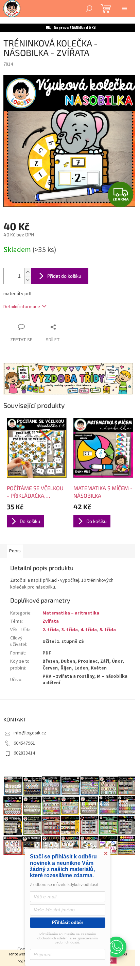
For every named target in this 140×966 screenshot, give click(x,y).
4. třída (89, 629)
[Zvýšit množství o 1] (27, 272)
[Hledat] (89, 8)
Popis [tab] (15, 551)
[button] (116, 947)
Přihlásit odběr (67, 922)
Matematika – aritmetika (70, 613)
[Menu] (125, 8)
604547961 (24, 743)
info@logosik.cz (30, 733)
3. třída (70, 629)
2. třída (50, 629)
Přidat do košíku (64, 276)
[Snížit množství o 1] (27, 280)
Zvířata (50, 621)
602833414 (24, 753)
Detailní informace (21, 306)
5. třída (108, 629)
